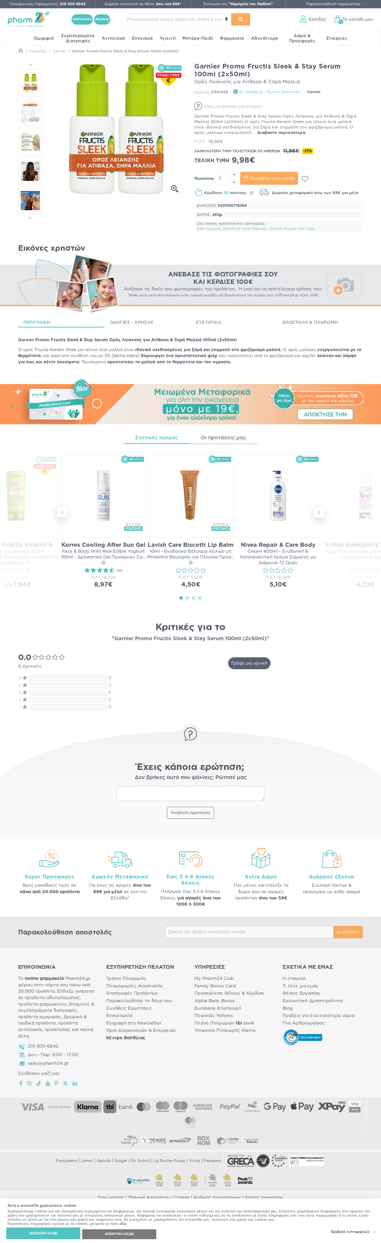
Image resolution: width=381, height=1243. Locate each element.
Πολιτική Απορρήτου (149, 1198)
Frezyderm (66, 1161)
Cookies (182, 1198)
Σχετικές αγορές (156, 437)
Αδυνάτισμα (264, 38)
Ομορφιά (44, 38)
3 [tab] (193, 597)
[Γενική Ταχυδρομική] (153, 1140)
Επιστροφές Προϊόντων (132, 993)
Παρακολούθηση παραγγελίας (333, 4)
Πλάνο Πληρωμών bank (224, 1023)
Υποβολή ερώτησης (190, 813)
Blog (288, 1008)
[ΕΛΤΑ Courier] (129, 1140)
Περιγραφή (36, 322)
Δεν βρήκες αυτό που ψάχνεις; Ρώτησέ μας (190, 777)
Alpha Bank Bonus (214, 1001)
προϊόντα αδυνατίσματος (52, 997)
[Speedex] (180, 1140)
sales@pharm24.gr (48, 1063)
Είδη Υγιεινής (209, 229)
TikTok (39, 1083)
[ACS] (251, 1140)
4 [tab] (199, 597)
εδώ (122, 1224)
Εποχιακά (142, 38)
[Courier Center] (228, 1140)
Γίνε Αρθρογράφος (304, 1023)
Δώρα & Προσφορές (302, 38)
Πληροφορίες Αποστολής (134, 986)
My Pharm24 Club (214, 978)
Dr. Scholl (140, 1161)
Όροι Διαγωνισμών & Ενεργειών (141, 1030)
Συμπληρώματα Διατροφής (78, 38)
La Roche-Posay (169, 1161)
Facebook (21, 1083)
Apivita (104, 1161)
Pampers (212, 1161)
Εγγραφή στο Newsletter (133, 1023)
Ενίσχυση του (238, 4)
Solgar (121, 1161)
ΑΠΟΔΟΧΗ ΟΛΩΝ (43, 1233)
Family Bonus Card (215, 986)
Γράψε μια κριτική (249, 663)
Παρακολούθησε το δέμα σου (139, 1001)
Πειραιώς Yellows (213, 1015)
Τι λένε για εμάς (301, 986)
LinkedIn (75, 1083)
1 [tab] (181, 597)
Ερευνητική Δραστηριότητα (313, 1001)
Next (30, 217)
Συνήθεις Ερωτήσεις (129, 1008)
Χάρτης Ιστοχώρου (264, 1198)
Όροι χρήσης (111, 1198)
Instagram (29, 1083)
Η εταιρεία (294, 978)
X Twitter (65, 1083)
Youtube (48, 1083)
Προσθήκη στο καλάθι (272, 178)
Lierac (87, 1161)
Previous (30, 65)
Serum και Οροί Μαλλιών (245, 229)
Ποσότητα (204, 179)
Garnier (314, 92)
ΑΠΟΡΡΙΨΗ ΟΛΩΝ (119, 1234)
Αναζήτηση (348, 932)
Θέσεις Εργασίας (301, 993)
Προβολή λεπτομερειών (350, 1232)
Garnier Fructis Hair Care (291, 229)
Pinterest (56, 1083)
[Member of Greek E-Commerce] (241, 1160)
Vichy (194, 1161)
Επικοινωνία (119, 1015)
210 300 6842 (43, 1046)
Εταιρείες (337, 38)
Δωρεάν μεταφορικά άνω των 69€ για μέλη (314, 193)
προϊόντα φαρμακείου (42, 1004)
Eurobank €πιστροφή (217, 1008)
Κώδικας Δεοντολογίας (217, 1198)
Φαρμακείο (232, 38)
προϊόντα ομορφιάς (39, 1017)
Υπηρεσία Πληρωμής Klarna (225, 1030)
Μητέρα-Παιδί (197, 38)
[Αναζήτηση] (240, 19)
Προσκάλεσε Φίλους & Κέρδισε (229, 993)
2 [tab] (187, 597)
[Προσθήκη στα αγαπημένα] (305, 179)
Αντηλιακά (113, 38)
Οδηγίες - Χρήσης (132, 322)
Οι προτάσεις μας (223, 437)
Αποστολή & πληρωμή (310, 322)
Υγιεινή (168, 38)
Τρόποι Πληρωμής (126, 978)
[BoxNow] (204, 1140)
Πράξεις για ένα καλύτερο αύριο (319, 1015)
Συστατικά (208, 322)
